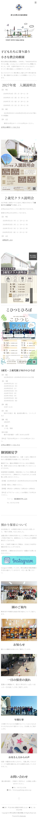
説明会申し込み (7, 240)
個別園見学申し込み (20, 499)
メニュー (36, 2)
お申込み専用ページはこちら (10, 127)
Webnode (23, 816)
